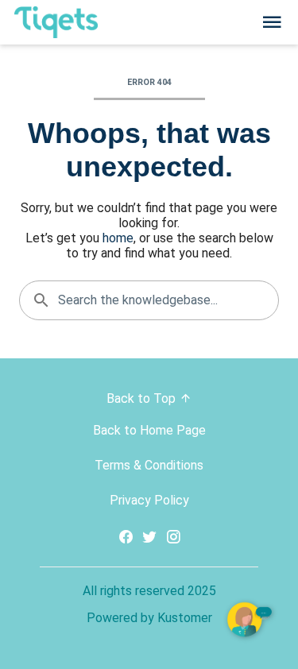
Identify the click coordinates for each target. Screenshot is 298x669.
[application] (250, 621)
